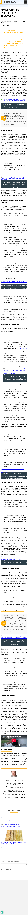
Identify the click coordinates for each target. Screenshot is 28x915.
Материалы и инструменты (13, 37)
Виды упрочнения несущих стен (14, 43)
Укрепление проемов (12, 45)
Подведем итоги (10, 47)
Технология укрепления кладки (14, 39)
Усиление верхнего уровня (13, 41)
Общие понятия (10, 30)
